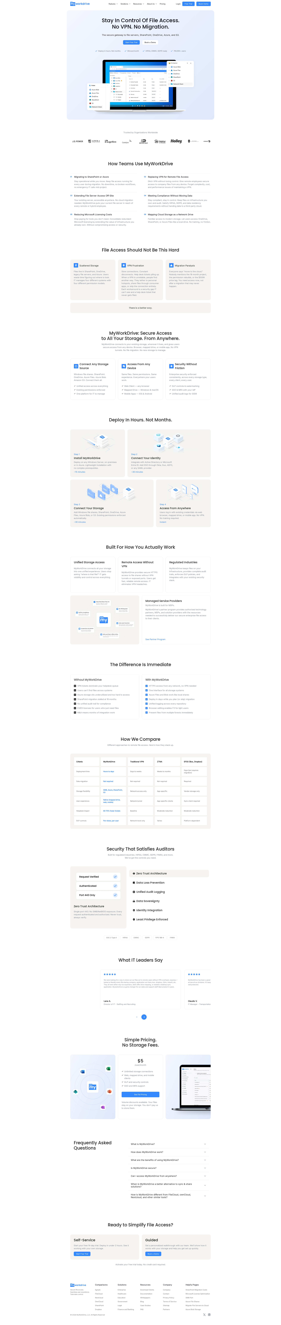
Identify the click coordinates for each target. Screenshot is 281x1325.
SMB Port (189, 1298)
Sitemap (166, 1305)
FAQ (141, 1309)
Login (178, 4)
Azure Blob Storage (193, 1309)
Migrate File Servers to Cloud (197, 1305)
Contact (166, 1294)
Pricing (162, 4)
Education (121, 1298)
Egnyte (97, 1290)
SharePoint (99, 1305)
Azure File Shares (192, 1301)
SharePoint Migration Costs (196, 1290)
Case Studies (145, 1305)
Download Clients (147, 1290)
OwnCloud (99, 1301)
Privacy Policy (168, 1298)
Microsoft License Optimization (198, 1294)
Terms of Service (170, 1301)
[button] (113, 4)
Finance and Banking (126, 1309)
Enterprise (122, 1290)
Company (166, 1290)
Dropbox (98, 1309)
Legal (120, 1305)
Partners (166, 1309)
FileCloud (99, 1294)
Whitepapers (145, 1298)
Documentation (146, 1294)
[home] (80, 4)
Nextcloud (99, 1298)
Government (122, 1301)
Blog (142, 1301)
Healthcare (122, 1294)
